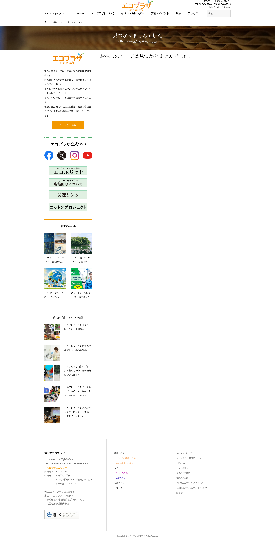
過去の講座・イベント (125, 463)
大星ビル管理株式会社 (58, 503)
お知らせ (118, 488)
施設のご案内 (182, 478)
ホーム (80, 13)
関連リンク (181, 493)
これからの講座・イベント (127, 458)
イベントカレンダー (132, 13)
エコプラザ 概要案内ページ (188, 458)
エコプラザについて (102, 13)
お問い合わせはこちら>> (219, 7)
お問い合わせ (182, 463)
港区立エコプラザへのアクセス (189, 483)
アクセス (193, 13)
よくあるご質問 (183, 473)
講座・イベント (160, 13)
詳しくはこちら (68, 125)
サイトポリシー (183, 468)
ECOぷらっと (120, 483)
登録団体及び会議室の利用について (191, 488)
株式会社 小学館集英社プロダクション (66, 499)
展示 (178, 13)
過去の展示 (120, 478)
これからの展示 (122, 473)
